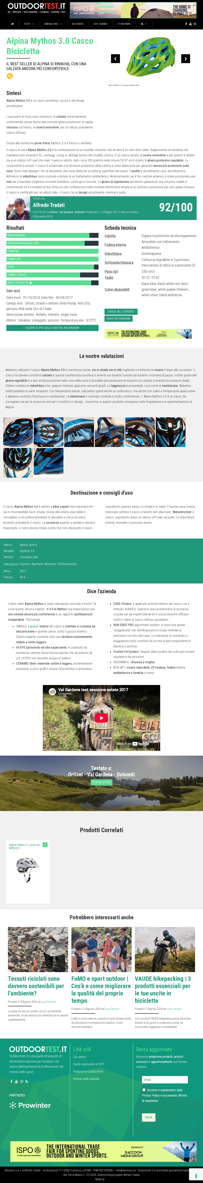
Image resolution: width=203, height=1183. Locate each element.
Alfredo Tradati (49, 205)
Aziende (78, 24)
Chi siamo (101, 24)
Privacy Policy (151, 1095)
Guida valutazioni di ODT (88, 1064)
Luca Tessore (48, 1001)
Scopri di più (102, 782)
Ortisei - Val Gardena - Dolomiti (67, 212)
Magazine (51, 24)
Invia (148, 1117)
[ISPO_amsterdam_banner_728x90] (133, 9)
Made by (100, 1179)
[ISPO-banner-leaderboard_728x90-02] (148, 333)
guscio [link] (34, 626)
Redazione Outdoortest (88, 1071)
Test (27, 24)
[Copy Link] (10, 76)
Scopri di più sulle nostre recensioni (52, 327)
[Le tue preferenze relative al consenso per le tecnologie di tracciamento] (196, 1176)
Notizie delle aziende (86, 1079)
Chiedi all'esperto (121, 311)
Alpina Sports (28, 545)
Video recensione (118, 318)
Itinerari (124, 24)
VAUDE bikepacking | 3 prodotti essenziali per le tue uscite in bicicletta (163, 989)
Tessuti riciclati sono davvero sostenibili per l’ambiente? (36, 986)
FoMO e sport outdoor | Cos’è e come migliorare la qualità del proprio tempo (101, 989)
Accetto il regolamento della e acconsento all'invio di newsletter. (164, 1095)
